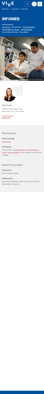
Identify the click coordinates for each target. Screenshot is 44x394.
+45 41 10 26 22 (7, 116)
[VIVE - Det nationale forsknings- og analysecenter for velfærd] (8, 4)
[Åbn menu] (40, 4)
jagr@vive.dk (6, 118)
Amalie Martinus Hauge (10, 30)
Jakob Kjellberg (26, 30)
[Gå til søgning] (34, 4)
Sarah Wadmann (29, 27)
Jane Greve (6, 27)
